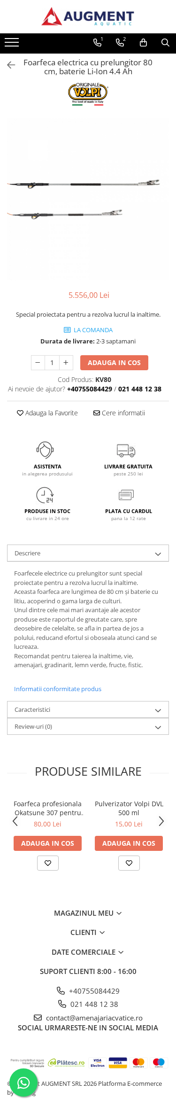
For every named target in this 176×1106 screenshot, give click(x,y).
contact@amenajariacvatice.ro (93, 1017)
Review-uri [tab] (33, 726)
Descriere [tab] (27, 553)
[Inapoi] (7, 65)
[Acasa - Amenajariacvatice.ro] (88, 16)
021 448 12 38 (93, 1004)
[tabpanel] (88, 199)
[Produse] (13, 45)
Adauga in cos (114, 362)
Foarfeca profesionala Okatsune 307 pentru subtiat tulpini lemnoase (48, 808)
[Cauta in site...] (165, 42)
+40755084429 (93, 991)
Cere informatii (122, 412)
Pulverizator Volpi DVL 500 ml (129, 808)
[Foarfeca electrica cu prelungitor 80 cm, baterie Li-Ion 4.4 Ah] (88, 199)
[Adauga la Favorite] (48, 863)
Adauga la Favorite (50, 412)
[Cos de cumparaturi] (143, 42)
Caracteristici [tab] (32, 709)
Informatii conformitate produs (57, 689)
